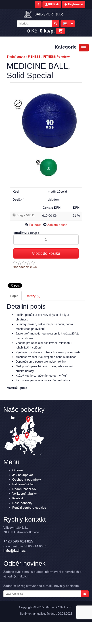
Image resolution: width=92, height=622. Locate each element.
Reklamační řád (23, 484)
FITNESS (34, 56)
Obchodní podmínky (26, 479)
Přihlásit (53, 4)
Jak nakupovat (22, 475)
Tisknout (34, 224)
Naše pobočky (22, 503)
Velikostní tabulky (24, 493)
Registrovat (75, 4)
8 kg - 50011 (26, 215)
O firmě (17, 470)
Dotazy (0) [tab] (33, 296)
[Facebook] (38, 4)
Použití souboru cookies (29, 507)
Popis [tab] (14, 296)
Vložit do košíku (46, 253)
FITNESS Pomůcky (56, 56)
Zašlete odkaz (56, 224)
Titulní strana (16, 56)
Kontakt (17, 498)
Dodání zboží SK (24, 489)
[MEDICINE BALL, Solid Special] (46, 119)
